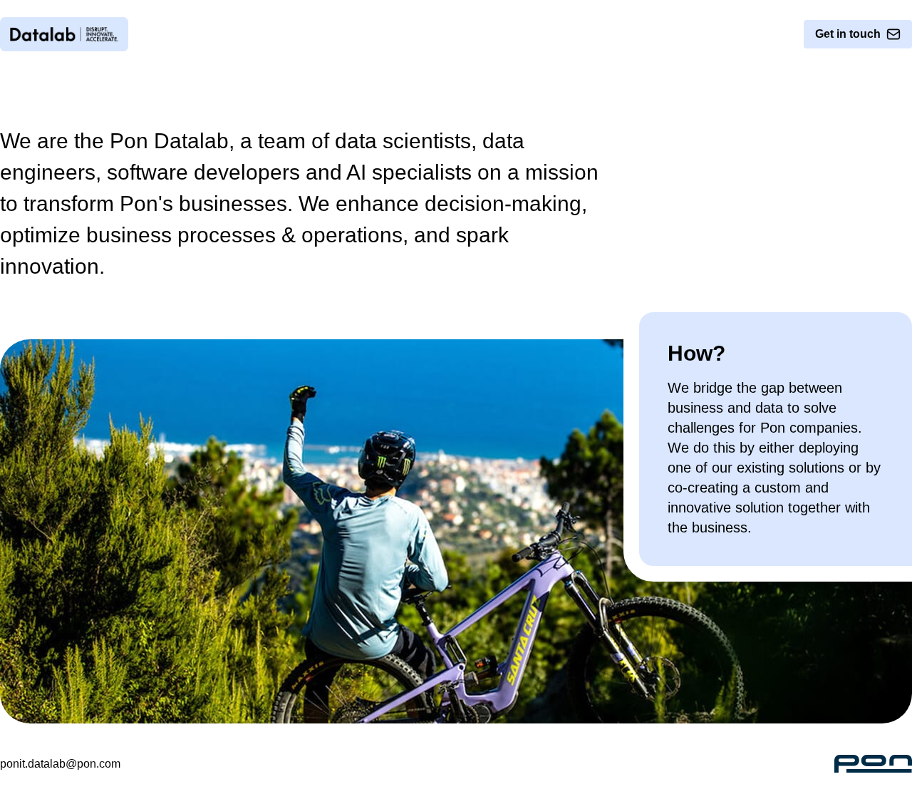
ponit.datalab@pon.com (60, 764)
